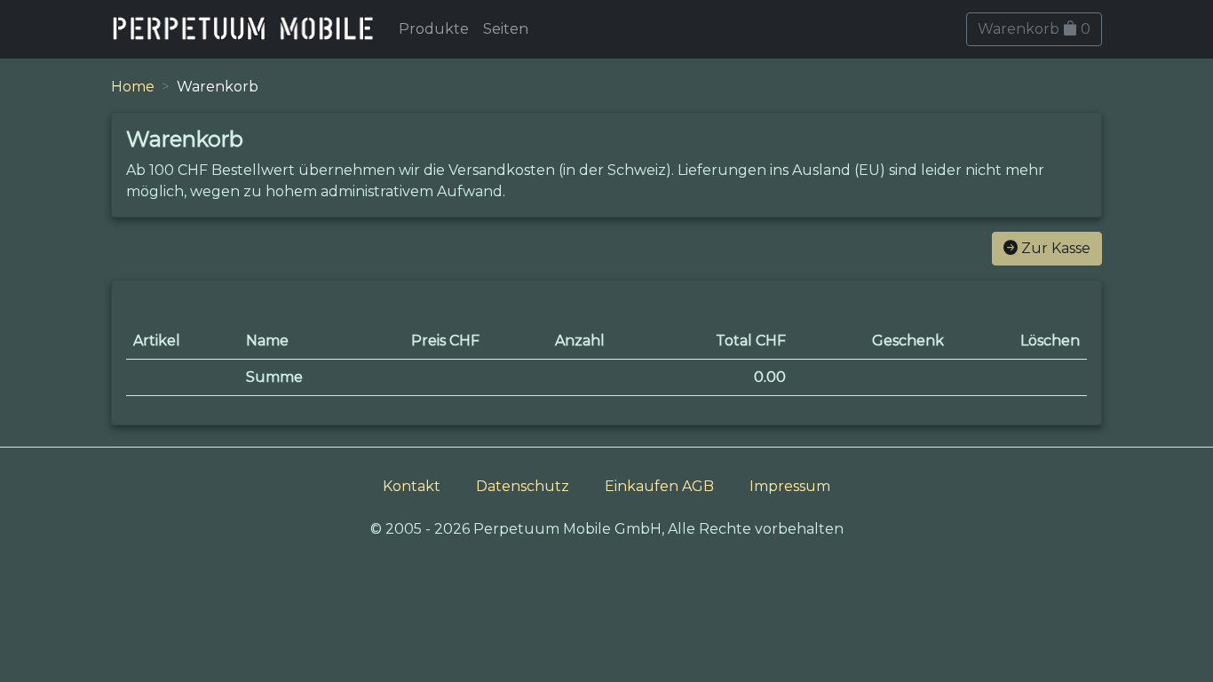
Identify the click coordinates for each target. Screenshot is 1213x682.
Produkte (434, 28)
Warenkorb (1034, 28)
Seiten (505, 28)
